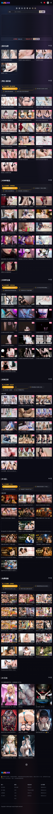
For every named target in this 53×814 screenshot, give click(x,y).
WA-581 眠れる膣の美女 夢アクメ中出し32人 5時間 (12, 604)
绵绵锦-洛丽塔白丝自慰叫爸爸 (25, 120)
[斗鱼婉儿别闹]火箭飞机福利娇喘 (43, 358)
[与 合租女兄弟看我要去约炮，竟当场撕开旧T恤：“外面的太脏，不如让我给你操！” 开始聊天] (9, 745)
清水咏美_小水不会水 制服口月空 (8, 246)
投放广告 (29, 793)
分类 (15, 793)
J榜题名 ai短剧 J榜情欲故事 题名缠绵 (27, 531)
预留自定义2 (43, 790)
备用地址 (29, 795)
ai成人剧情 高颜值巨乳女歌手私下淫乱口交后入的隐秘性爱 (31, 505)
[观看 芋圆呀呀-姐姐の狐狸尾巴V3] (26, 54)
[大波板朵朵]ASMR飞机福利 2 (7, 332)
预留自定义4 (43, 795)
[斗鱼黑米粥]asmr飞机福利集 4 (7, 319)
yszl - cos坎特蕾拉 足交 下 (24, 431)
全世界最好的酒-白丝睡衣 (6, 60)
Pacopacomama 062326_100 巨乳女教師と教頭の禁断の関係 (32, 657)
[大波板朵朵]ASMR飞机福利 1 (42, 319)
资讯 (15, 798)
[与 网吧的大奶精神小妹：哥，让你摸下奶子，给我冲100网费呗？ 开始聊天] (9, 695)
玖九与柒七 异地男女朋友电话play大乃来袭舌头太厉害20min (14, 232)
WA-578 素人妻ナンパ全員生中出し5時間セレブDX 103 (13, 630)
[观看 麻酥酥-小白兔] (9, 67)
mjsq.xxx (20, 39)
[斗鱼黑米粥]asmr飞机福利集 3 (42, 306)
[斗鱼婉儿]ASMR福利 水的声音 (25, 345)
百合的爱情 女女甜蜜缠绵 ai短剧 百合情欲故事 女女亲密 (31, 557)
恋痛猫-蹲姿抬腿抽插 (5, 133)
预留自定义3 (43, 793)
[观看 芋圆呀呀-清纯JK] (44, 54)
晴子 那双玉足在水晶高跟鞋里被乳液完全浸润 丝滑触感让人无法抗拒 (16, 418)
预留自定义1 (43, 787)
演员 (15, 790)
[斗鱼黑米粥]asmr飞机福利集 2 (25, 306)
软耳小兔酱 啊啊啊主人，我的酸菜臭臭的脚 (28, 206)
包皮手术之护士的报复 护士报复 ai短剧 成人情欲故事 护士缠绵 (14, 570)
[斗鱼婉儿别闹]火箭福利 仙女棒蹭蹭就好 (9, 371)
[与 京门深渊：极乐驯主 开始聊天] (44, 695)
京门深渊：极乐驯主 (40, 706)
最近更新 (3, 787)
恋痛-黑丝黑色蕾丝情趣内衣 (42, 159)
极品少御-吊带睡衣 (23, 146)
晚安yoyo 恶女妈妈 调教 (41, 206)
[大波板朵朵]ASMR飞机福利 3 (25, 332)
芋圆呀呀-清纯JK (39, 60)
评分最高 (3, 795)
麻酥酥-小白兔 (4, 73)
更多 (49, 45)
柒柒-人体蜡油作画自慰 (6, 159)
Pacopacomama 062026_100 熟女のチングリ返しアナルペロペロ (15, 657)
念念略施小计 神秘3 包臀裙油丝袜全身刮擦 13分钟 (12, 206)
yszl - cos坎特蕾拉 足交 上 (7, 431)
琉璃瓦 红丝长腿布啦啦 (6, 272)
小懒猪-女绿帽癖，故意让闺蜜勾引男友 (44, 107)
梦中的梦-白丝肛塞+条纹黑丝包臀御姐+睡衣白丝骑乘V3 (30, 107)
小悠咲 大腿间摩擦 (23, 219)
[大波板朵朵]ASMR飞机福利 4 (42, 332)
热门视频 (3, 790)
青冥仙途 (20, 706)
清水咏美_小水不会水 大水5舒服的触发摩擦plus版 (29, 246)
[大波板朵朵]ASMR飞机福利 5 (7, 345)
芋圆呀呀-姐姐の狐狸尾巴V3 (25, 60)
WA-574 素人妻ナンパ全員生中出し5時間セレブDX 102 (13, 617)
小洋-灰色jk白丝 (39, 146)
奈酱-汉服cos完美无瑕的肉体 (7, 107)
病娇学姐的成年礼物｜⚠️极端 (42, 732)
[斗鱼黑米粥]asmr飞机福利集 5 (25, 319)
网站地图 (16, 787)
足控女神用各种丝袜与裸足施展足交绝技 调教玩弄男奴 (30, 444)
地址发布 (29, 787)
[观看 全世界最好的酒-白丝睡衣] (9, 54)
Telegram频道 (31, 790)
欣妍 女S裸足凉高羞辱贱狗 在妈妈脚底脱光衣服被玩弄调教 (31, 405)
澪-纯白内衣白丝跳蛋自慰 (6, 146)
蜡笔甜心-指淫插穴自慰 (6, 172)
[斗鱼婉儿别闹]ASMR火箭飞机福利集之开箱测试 (11, 358)
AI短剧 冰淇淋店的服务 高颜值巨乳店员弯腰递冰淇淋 (12, 518)
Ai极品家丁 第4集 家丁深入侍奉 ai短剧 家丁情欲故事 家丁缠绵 (32, 518)
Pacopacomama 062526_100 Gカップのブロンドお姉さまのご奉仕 (33, 643)
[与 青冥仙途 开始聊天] (26, 695)
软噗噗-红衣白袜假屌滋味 (24, 133)
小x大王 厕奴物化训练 (40, 405)
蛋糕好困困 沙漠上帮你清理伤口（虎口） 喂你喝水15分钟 (13, 259)
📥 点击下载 (36, 39)
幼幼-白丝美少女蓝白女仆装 (42, 120)
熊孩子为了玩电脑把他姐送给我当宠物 (27, 757)
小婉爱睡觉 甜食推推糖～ (24, 232)
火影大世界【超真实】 (23, 732)
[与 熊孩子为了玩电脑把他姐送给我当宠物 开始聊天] (26, 745)
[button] (2, 25)
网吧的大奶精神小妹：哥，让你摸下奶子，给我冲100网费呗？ (14, 706)
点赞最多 (3, 793)
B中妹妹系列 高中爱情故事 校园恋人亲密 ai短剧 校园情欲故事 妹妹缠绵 (16, 531)
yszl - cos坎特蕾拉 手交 (41, 418)
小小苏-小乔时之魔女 (5, 405)
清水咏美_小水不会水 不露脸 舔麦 (26, 259)
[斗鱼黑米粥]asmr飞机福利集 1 (7, 306)
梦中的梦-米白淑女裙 (23, 159)
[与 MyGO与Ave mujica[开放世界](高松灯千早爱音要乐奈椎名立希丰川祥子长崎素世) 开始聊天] (9, 720)
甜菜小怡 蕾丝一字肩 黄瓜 (6, 219)
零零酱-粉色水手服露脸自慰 (7, 120)
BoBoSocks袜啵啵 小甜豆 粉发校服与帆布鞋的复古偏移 (13, 444)
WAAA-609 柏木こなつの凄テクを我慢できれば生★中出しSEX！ (15, 643)
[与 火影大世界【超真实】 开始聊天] (26, 720)
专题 (15, 795)
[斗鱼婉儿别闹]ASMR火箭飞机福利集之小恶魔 (28, 358)
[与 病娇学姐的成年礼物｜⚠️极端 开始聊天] (44, 720)
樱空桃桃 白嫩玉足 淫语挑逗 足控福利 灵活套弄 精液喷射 (13, 458)
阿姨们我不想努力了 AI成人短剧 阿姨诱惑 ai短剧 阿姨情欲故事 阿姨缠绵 (16, 544)
